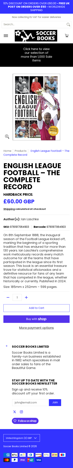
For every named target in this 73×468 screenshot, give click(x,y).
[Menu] (5, 35)
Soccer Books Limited (15, 446)
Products (20, 151)
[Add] (26, 297)
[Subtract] (8, 297)
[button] (67, 35)
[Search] (68, 24)
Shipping (9, 209)
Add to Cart (36, 308)
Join (55, 402)
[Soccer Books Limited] (36, 35)
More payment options (36, 328)
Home (7, 151)
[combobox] (34, 24)
